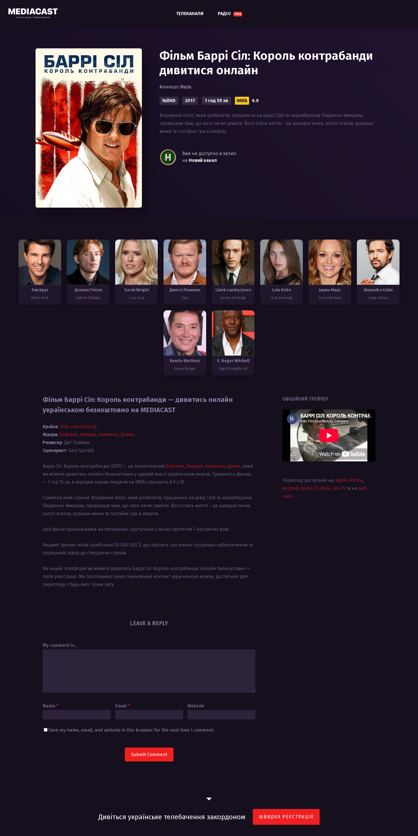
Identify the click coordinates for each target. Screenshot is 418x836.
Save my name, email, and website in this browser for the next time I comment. (131, 730)
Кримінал (109, 434)
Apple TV (309, 488)
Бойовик (68, 434)
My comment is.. (59, 645)
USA (64, 426)
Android (290, 488)
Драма (127, 434)
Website (195, 706)
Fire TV (339, 488)
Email (122, 706)
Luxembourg (83, 426)
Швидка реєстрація (286, 817)
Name (50, 706)
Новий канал (203, 160)
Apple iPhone (349, 480)
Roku (325, 488)
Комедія (88, 434)
